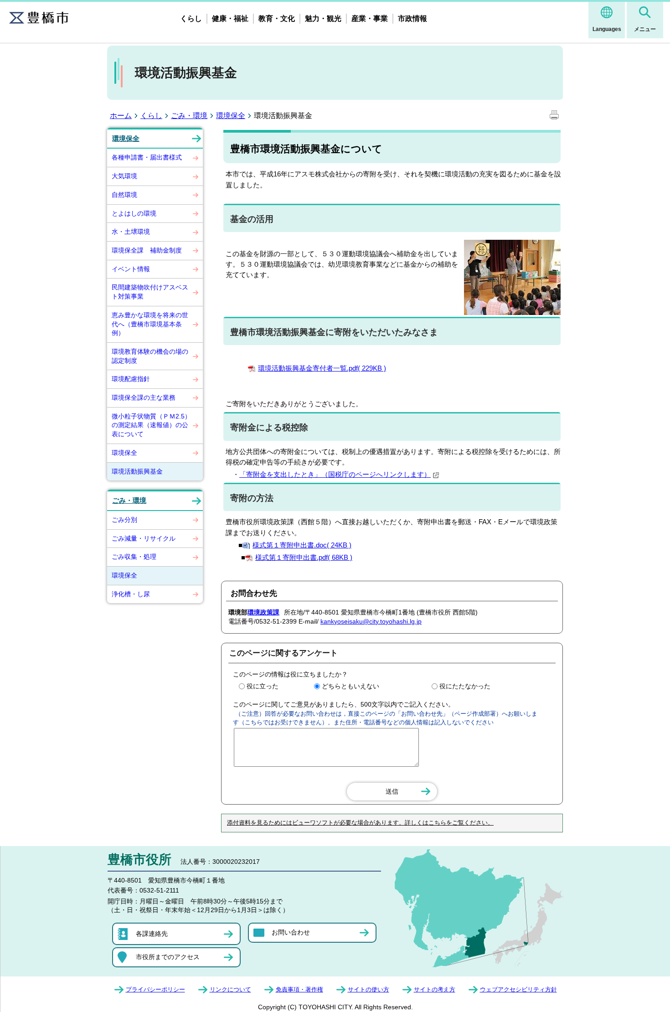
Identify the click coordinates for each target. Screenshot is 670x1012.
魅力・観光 (323, 18)
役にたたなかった (464, 686)
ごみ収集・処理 (134, 556)
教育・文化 (276, 18)
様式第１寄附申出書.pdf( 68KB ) (303, 557)
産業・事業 (369, 18)
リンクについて (230, 989)
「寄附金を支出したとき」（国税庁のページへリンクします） (335, 474)
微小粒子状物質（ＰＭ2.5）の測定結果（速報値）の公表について (151, 425)
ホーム (121, 115)
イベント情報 (131, 269)
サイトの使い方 (368, 989)
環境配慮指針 (131, 378)
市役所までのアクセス (168, 956)
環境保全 (230, 115)
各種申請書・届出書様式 (147, 157)
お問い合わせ (291, 932)
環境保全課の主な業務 (143, 397)
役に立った (262, 686)
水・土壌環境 (131, 231)
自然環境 (124, 194)
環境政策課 (263, 612)
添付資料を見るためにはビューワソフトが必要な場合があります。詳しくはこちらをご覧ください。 (360, 823)
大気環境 (124, 176)
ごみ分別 (124, 519)
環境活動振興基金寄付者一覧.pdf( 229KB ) (322, 368)
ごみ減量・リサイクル (143, 538)
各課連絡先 (152, 933)
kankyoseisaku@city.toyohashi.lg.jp (371, 621)
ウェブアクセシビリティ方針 (518, 989)
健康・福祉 (230, 18)
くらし (191, 18)
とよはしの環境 (134, 213)
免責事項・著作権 (299, 989)
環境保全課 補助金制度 (147, 250)
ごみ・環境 (189, 115)
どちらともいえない (350, 686)
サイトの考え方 (434, 989)
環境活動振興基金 (137, 471)
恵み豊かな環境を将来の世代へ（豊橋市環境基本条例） (150, 323)
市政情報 (412, 18)
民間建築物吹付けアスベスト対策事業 (150, 292)
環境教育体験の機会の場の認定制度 (150, 356)
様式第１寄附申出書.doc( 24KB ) (302, 545)
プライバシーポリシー (155, 989)
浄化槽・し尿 (131, 594)
